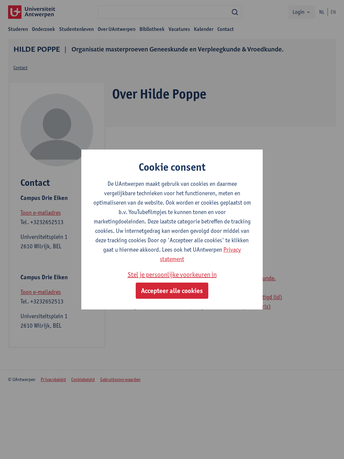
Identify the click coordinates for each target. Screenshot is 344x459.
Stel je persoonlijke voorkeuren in (172, 274)
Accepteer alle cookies (172, 291)
